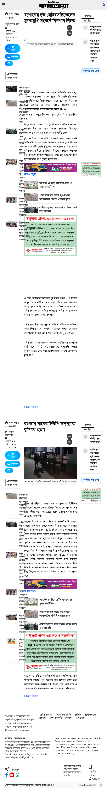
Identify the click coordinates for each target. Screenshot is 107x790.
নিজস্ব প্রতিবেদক (9, 433)
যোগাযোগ (80, 717)
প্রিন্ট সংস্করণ (13, 48)
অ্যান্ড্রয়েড (96, 778)
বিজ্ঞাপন (68, 717)
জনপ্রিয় (87, 21)
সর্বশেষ (87, 16)
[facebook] (6, 775)
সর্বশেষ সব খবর (91, 480)
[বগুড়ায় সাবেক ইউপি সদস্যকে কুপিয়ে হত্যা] (91, 30)
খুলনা (11, 17)
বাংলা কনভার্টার (55, 717)
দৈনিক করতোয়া (46, 714)
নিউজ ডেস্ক (14, 24)
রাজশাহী (12, 426)
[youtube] (11, 775)
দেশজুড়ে (15, 13)
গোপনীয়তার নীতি (63, 714)
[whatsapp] (17, 775)
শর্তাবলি (77, 714)
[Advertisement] (65, 68)
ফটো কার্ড (15, 57)
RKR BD (97, 785)
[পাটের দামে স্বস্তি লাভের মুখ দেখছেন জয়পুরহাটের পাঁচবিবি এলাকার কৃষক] (91, 51)
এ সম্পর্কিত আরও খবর (12, 75)
